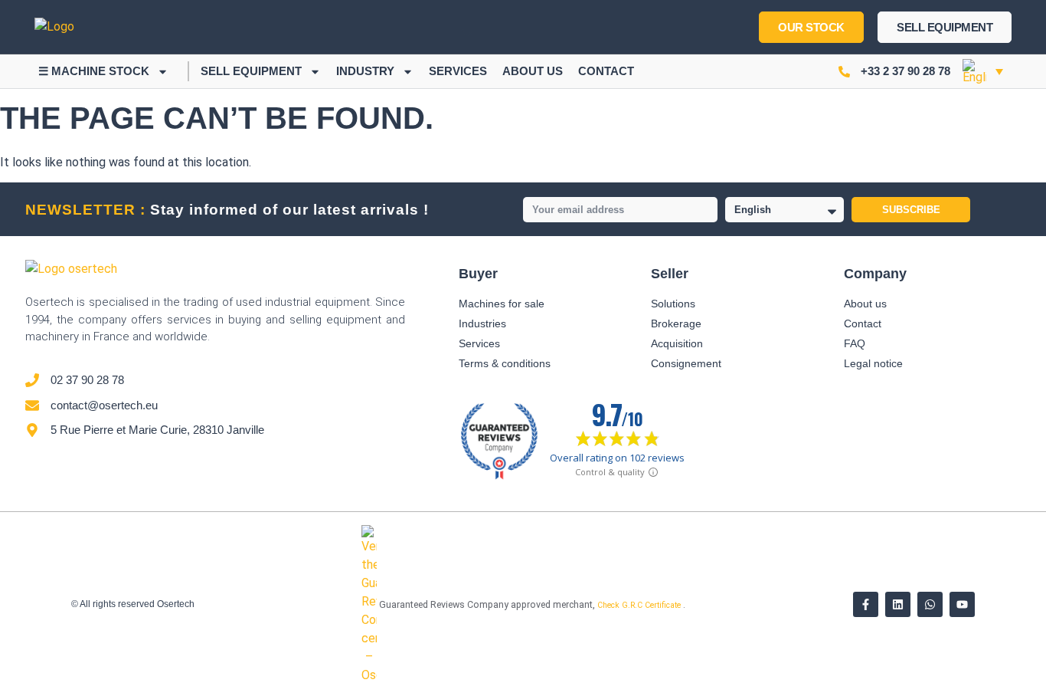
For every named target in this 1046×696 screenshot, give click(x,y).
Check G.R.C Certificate (640, 605)
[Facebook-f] (865, 604)
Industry (365, 70)
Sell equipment (251, 70)
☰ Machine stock (93, 70)
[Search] (456, 26)
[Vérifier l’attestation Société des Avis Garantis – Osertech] (370, 675)
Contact (606, 70)
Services (458, 70)
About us (532, 70)
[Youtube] (962, 604)
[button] (983, 71)
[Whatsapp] (930, 604)
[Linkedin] (897, 604)
